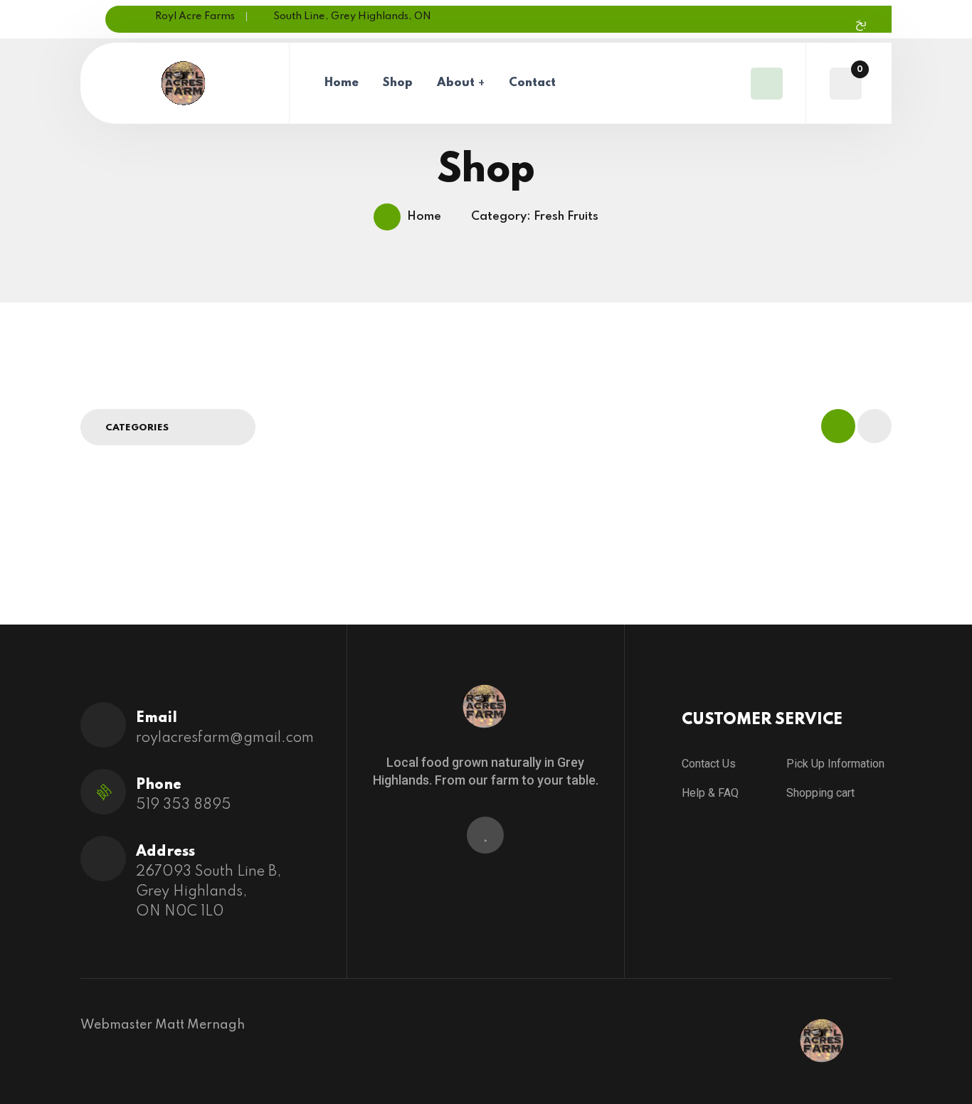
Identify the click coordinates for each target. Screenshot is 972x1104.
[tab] (838, 426)
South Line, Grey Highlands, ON (352, 16)
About (456, 83)
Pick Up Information (835, 763)
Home (341, 83)
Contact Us (709, 763)
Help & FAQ (710, 793)
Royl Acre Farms (195, 16)
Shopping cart (820, 793)
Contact (532, 83)
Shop (398, 83)
